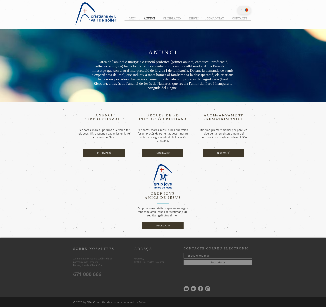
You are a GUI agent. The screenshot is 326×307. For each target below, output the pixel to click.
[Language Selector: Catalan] (244, 10)
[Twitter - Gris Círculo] (193, 288)
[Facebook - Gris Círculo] (200, 288)
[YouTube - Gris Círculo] (186, 288)
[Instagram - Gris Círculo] (207, 288)
